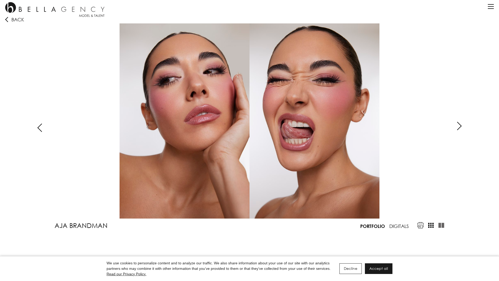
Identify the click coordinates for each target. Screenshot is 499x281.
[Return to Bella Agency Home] (54, 9)
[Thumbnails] (431, 225)
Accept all (378, 268)
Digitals (399, 226)
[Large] (441, 225)
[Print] (420, 225)
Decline (350, 268)
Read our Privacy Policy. (126, 274)
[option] (249, 121)
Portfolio (372, 226)
